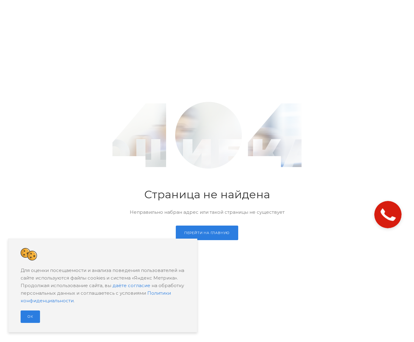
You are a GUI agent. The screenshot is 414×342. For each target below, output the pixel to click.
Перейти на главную (207, 233)
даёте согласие (131, 285)
